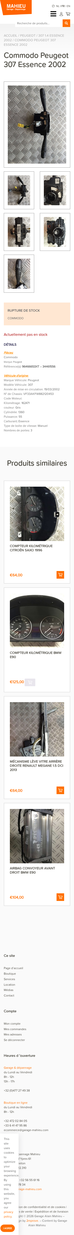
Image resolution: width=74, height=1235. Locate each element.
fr (63, 6)
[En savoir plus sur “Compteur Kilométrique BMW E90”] (30, 682)
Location (9, 984)
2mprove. (32, 1220)
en (68, 6)
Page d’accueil (13, 968)
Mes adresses (13, 1034)
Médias (8, 990)
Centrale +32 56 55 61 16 (23, 1180)
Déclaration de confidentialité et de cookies (36, 1207)
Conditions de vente (19, 1211)
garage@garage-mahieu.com (23, 1189)
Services (9, 979)
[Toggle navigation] (54, 14)
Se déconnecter (14, 1040)
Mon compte (12, 1023)
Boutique (10, 973)
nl (57, 6)
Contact (9, 995)
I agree (7, 1228)
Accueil (10, 35)
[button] (60, 575)
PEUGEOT (27, 35)
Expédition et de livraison (51, 1211)
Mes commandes (15, 1029)
